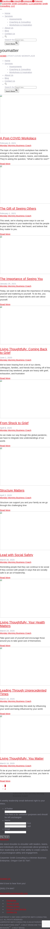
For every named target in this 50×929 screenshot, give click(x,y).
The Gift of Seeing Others (18, 208)
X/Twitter (9, 809)
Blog (7, 31)
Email (7, 829)
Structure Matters (12, 490)
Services (9, 16)
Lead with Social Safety (16, 555)
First (29, 823)
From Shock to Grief (14, 423)
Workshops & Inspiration (20, 25)
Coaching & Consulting (20, 22)
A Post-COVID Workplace (18, 138)
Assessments (15, 19)
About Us (9, 28)
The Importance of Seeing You (21, 279)
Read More (5, 164)
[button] (6, 36)
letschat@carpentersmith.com (14, 893)
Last (29, 826)
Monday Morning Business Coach (15, 145)
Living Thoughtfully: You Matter (22, 758)
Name (7, 820)
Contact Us (10, 34)
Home (7, 13)
